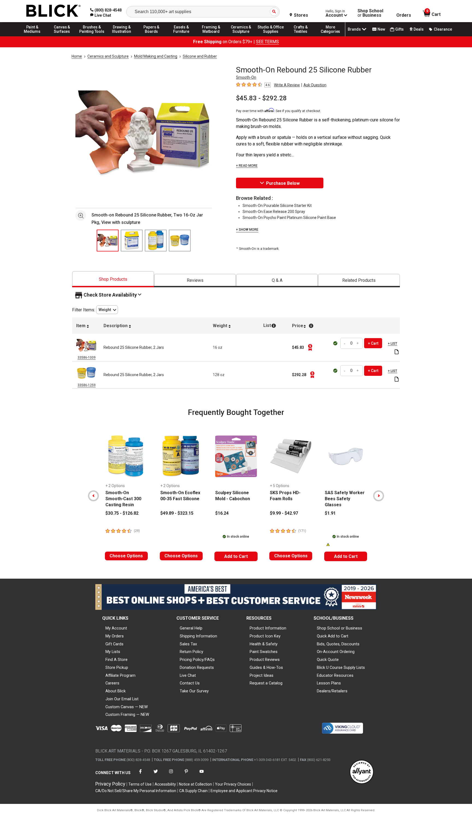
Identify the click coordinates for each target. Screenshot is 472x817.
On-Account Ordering (336, 651)
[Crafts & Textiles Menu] (301, 36)
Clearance (443, 29)
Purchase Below (283, 183)
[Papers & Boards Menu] (152, 36)
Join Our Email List (121, 698)
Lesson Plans (329, 683)
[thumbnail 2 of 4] (132, 240)
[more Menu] (330, 36)
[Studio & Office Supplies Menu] (271, 36)
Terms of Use (140, 784)
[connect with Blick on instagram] (171, 774)
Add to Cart (236, 556)
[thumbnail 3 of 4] (156, 240)
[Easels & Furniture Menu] (181, 36)
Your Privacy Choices (233, 784)
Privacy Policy (110, 784)
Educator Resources (335, 675)
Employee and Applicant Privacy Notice (244, 791)
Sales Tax (188, 644)
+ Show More (247, 230)
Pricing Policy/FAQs (197, 659)
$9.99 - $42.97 (284, 513)
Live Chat (188, 675)
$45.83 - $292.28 (261, 98)
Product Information (268, 628)
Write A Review (287, 85)
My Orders (114, 636)
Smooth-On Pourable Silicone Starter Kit (277, 205)
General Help (191, 628)
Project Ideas (261, 675)
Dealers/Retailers (332, 691)
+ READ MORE (247, 166)
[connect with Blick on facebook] (140, 774)
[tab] (113, 279)
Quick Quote (328, 659)
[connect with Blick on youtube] (201, 774)
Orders (403, 15)
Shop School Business (370, 13)
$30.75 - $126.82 (121, 513)
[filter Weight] (107, 310)
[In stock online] (336, 343)
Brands (354, 29)
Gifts (399, 29)
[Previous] (93, 495)
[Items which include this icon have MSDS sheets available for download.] (396, 352)
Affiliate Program (120, 675)
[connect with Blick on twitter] (155, 774)
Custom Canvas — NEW (126, 706)
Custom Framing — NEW (127, 714)
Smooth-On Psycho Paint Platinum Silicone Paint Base (289, 217)
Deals (419, 29)
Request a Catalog (266, 683)
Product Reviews (265, 659)
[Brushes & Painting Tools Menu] (92, 36)
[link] (100, 15)
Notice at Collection (195, 784)
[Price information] (310, 347)
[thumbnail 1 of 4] (108, 240)
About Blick (115, 691)
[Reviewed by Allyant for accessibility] (361, 772)
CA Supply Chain (193, 791)
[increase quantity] (357, 343)
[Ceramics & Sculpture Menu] (241, 36)
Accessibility (165, 784)
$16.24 (222, 513)
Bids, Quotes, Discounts (338, 644)
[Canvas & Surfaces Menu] (62, 36)
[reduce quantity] (345, 343)
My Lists (112, 651)
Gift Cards (114, 644)
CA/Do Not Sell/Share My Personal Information (135, 791)
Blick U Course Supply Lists (341, 667)
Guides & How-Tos (266, 667)
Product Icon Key (265, 636)
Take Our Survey (194, 691)
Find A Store (116, 659)
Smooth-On (246, 77)
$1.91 (330, 513)
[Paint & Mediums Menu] (32, 36)
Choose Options (126, 555)
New (381, 29)
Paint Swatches (264, 651)
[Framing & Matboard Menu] (211, 36)
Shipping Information (198, 636)
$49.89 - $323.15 (176, 513)
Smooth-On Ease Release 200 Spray (274, 211)
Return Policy (191, 651)
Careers (112, 683)
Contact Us (190, 683)
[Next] (378, 495)
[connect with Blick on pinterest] (186, 774)
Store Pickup (116, 667)
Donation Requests (197, 667)
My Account (116, 628)
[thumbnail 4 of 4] (180, 240)
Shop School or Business (339, 628)
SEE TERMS (267, 41)
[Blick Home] (53, 11)
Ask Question (314, 85)
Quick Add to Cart (332, 636)
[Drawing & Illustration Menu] (122, 36)
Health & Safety (264, 644)
